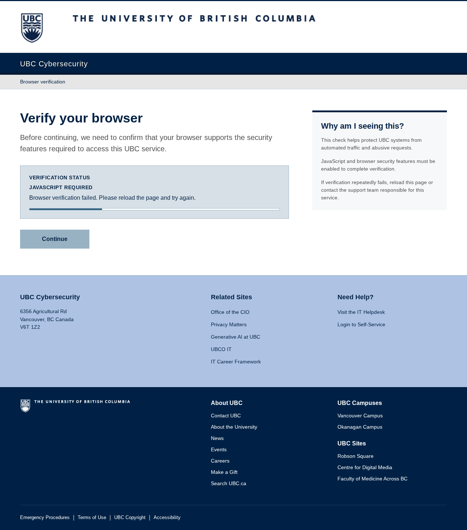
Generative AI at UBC (235, 337)
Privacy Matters (229, 324)
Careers (220, 461)
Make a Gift (224, 472)
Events (219, 449)
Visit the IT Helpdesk (361, 312)
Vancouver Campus (360, 415)
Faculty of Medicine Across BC (372, 479)
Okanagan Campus (359, 427)
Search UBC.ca (228, 483)
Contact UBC (226, 415)
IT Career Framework (236, 362)
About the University (234, 427)
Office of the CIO (230, 312)
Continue (54, 239)
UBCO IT (221, 349)
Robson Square (355, 456)
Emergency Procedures (45, 517)
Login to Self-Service (361, 324)
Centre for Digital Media (364, 467)
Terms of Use (92, 517)
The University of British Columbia (76, 409)
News (217, 438)
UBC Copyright (130, 517)
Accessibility (167, 517)
